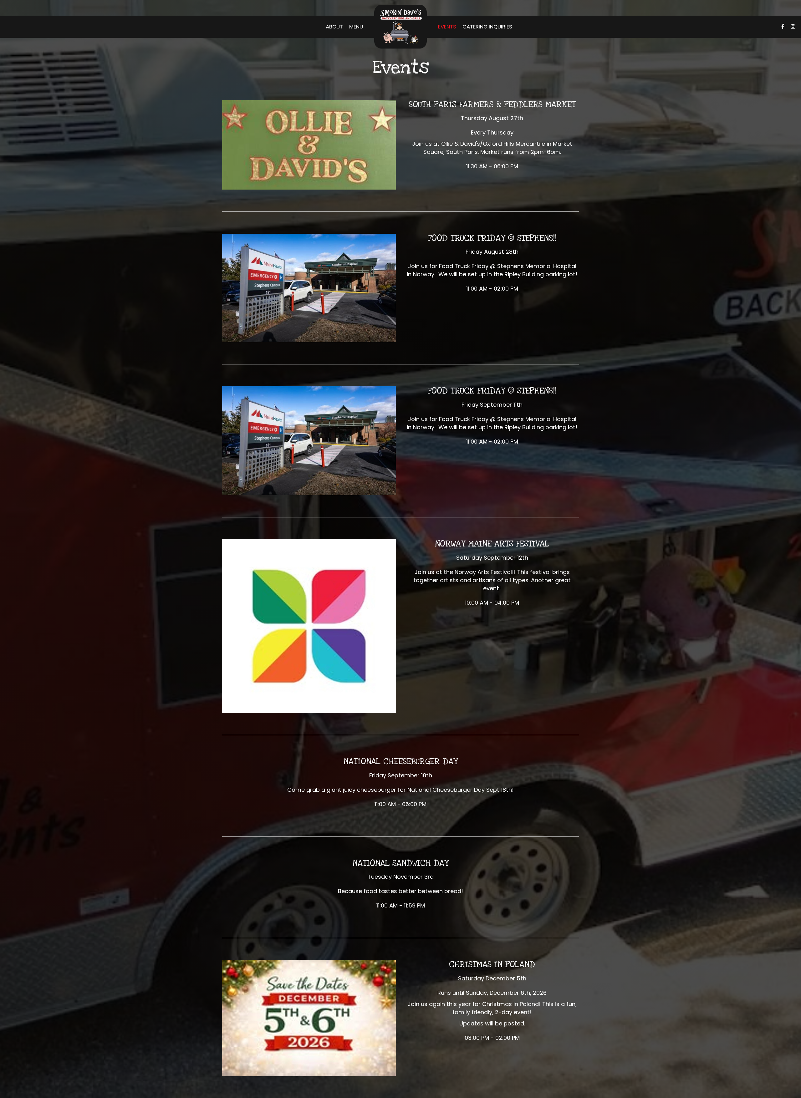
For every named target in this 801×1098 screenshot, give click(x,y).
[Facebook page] (783, 27)
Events (447, 26)
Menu (356, 26)
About (334, 26)
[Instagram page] (793, 27)
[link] (400, 26)
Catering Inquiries (487, 26)
